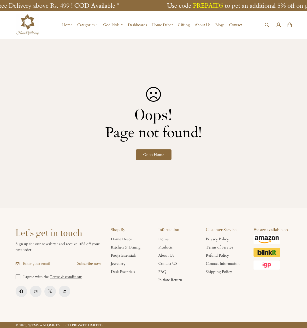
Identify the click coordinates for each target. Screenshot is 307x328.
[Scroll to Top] (297, 301)
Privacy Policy (217, 239)
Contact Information (223, 263)
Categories (85, 25)
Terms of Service (219, 247)
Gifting (184, 25)
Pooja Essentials (123, 255)
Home (67, 25)
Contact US (167, 263)
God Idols (111, 25)
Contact (235, 25)
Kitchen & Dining (126, 247)
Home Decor (121, 239)
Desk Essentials (123, 271)
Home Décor (162, 25)
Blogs (219, 25)
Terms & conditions (66, 276)
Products (165, 247)
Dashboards (137, 25)
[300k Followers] (21, 291)
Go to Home (153, 154)
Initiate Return (170, 280)
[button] (289, 25)
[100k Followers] (35, 291)
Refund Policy (217, 255)
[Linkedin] (64, 291)
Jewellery (118, 263)
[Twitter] (50, 291)
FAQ (162, 271)
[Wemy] (28, 25)
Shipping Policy (219, 271)
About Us (202, 25)
